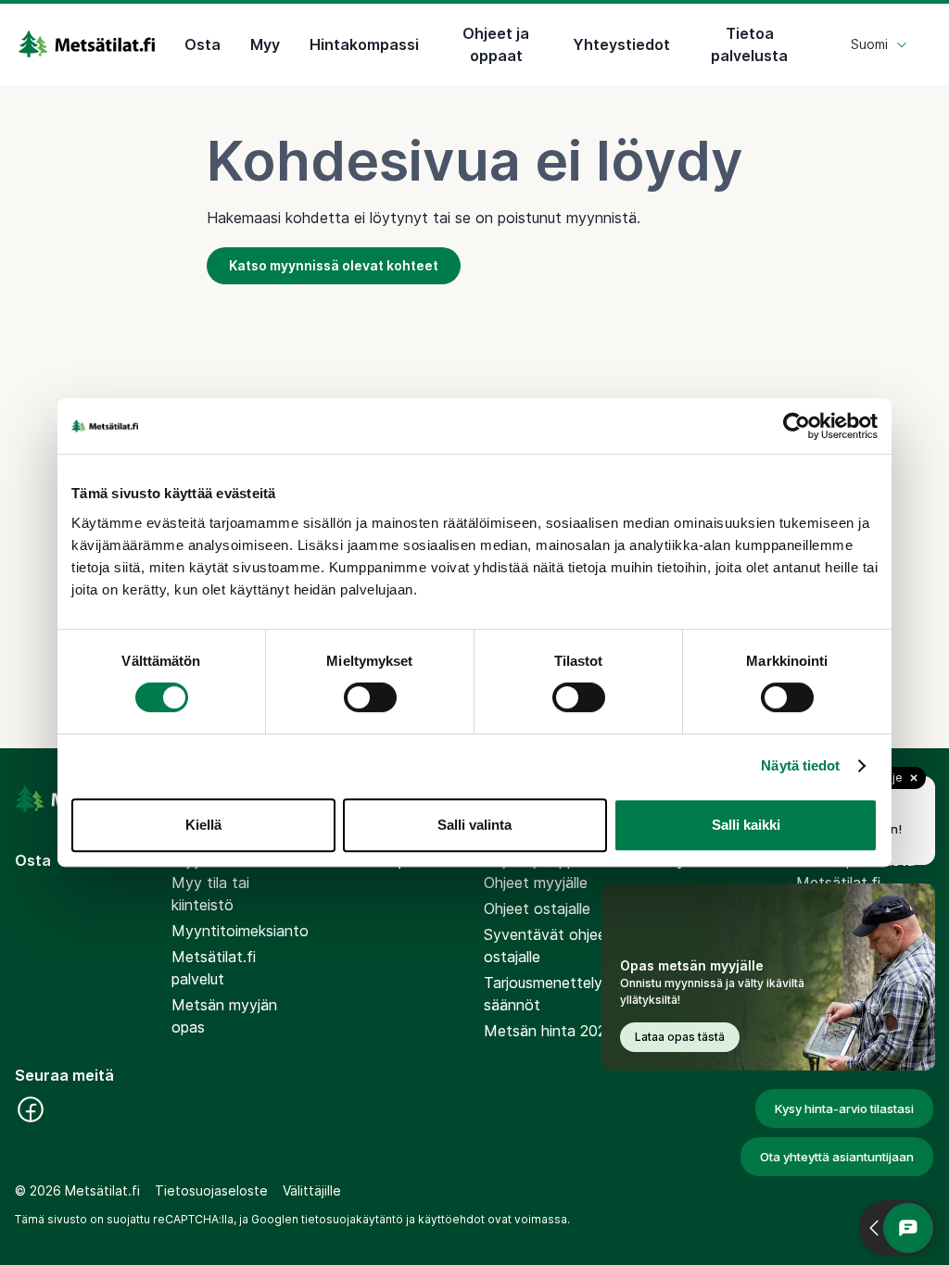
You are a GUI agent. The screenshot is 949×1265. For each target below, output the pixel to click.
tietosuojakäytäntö (352, 1219)
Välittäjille (312, 1190)
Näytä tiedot (800, 765)
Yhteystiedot (621, 44)
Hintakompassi (364, 44)
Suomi (869, 44)
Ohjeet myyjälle (536, 882)
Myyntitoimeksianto (240, 930)
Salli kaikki (746, 825)
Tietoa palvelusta (749, 44)
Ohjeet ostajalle (537, 908)
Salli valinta (474, 825)
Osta (202, 44)
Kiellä (203, 825)
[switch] (370, 697)
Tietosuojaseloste (211, 1190)
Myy (265, 44)
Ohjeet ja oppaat (495, 44)
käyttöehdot (451, 1219)
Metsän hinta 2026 (549, 1030)
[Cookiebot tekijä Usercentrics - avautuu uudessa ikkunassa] (796, 426)
